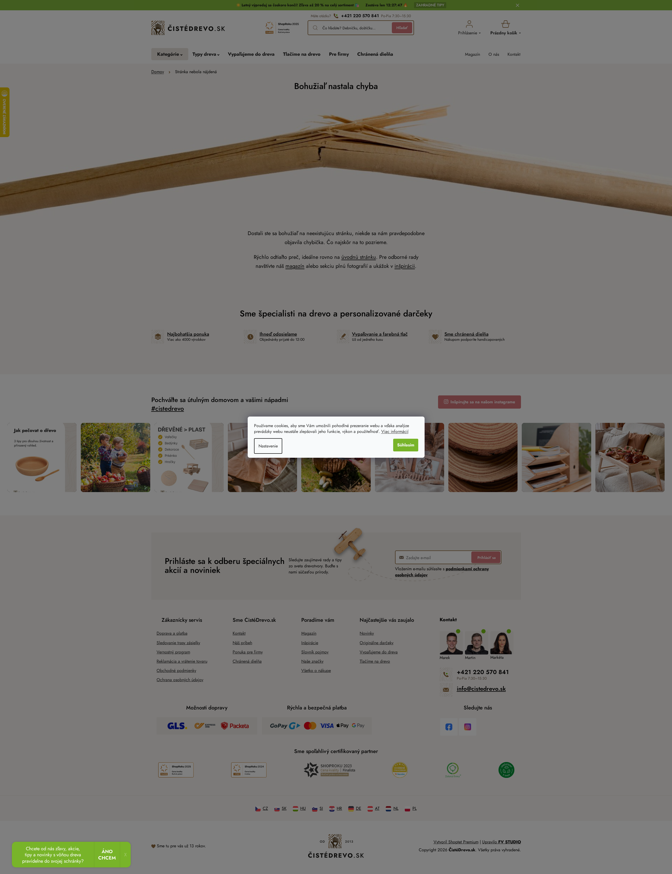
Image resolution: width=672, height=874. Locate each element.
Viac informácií (394, 431)
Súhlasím (405, 445)
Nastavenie (268, 446)
